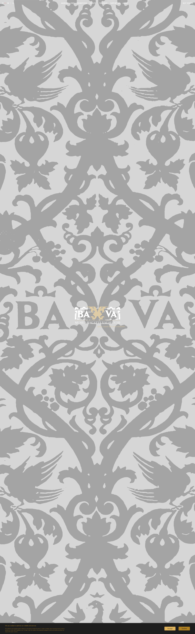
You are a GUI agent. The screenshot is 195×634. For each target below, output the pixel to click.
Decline (184, 628)
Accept (169, 628)
